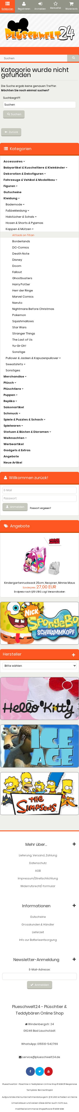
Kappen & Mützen (19, 229)
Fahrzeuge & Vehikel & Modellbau (30, 180)
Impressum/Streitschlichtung (38, 878)
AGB (38, 871)
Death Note (20, 254)
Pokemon (19, 315)
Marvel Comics (23, 297)
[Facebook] (30, 1071)
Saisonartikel (14, 407)
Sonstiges (13, 370)
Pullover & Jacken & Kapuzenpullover (32, 358)
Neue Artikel (13, 462)
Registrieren (24, 9)
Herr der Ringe (22, 290)
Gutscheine (13, 192)
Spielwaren (12, 426)
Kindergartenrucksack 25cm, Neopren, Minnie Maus (39, 583)
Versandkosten (56, 591)
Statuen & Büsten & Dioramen (26, 432)
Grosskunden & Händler (38, 924)
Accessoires (13, 161)
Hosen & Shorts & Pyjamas (24, 223)
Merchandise (14, 376)
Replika (9, 401)
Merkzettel (55, 8)
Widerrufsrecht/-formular (37, 886)
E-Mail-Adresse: (39, 969)
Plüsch (9, 383)
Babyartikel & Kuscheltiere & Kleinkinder (35, 167)
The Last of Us (22, 340)
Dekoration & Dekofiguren (24, 174)
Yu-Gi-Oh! (19, 346)
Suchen (15, 114)
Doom (16, 266)
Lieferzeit (38, 932)
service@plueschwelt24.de (41, 1057)
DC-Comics (20, 247)
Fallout (17, 272)
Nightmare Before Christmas (33, 309)
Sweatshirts (15, 364)
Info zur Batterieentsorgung (38, 940)
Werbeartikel (14, 444)
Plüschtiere (13, 389)
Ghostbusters (22, 278)
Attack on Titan (23, 235)
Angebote (11, 456)
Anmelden (40, 9)
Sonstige (18, 352)
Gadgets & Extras (17, 450)
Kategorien (7, 9)
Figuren (10, 186)
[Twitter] (39, 1071)
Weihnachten (14, 438)
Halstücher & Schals (20, 217)
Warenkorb (71, 9)
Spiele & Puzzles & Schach (24, 419)
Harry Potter (21, 284)
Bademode (14, 204)
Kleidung (11, 198)
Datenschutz (38, 863)
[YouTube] (48, 1071)
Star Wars (19, 327)
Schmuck (11, 413)
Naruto (17, 303)
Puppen (10, 395)
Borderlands (21, 241)
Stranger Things (23, 333)
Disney (17, 260)
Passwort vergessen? (40, 508)
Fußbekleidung (16, 210)
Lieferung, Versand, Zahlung (38, 855)
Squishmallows (23, 321)
